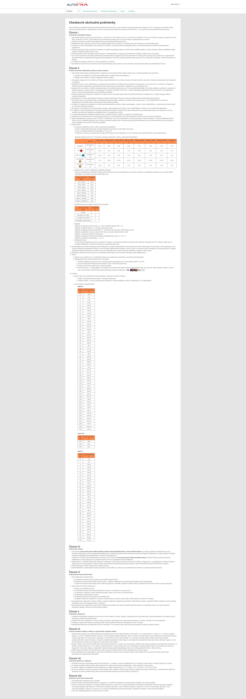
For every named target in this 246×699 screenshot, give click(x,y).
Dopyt (123, 11)
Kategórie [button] (69, 11)
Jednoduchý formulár (90, 11)
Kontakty (131, 11)
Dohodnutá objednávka (109, 11)
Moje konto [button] (174, 4)
